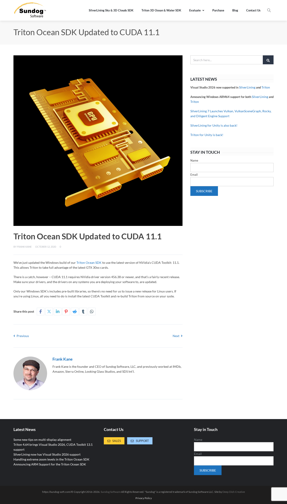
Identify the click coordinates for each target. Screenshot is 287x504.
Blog (235, 10)
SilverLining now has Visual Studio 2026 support (46, 454)
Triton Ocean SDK (89, 262)
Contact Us (253, 10)
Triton (265, 87)
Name (194, 160)
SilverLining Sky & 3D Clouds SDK (111, 10)
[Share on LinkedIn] (57, 311)
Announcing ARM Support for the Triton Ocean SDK (49, 464)
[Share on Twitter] (49, 311)
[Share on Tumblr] (83, 311)
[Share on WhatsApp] (91, 311)
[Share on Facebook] (40, 311)
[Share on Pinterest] (66, 311)
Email (194, 174)
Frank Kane (24, 246)
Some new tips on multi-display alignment (42, 439)
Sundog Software (111, 491)
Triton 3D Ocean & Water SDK (161, 10)
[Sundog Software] (30, 10)
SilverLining (247, 87)
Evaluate (195, 10)
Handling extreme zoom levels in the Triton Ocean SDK (51, 459)
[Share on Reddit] (74, 311)
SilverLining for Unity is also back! (213, 125)
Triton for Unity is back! (206, 135)
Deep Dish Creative (233, 491)
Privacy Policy (143, 498)
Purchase (218, 10)
